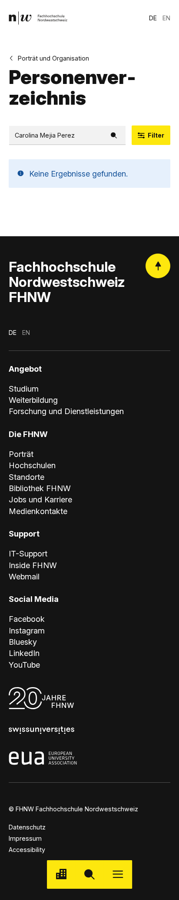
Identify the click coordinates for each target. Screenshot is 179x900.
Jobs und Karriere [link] (40, 499)
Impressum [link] (25, 838)
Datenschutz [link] (27, 827)
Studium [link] (24, 388)
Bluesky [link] (23, 641)
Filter (156, 135)
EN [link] (166, 18)
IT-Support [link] (28, 553)
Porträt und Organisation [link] (53, 58)
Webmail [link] (24, 576)
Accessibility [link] (27, 849)
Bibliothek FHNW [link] (40, 488)
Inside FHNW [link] (33, 565)
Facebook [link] (27, 619)
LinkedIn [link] (24, 653)
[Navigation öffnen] (118, 874)
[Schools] (61, 874)
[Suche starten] (89, 874)
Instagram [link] (27, 630)
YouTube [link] (24, 664)
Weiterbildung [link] (33, 400)
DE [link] (153, 18)
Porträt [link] (21, 454)
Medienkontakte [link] (38, 511)
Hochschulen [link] (32, 465)
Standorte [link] (26, 477)
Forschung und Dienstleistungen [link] (66, 411)
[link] (38, 18)
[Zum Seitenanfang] (158, 266)
